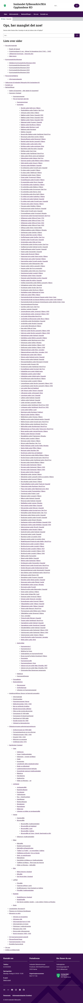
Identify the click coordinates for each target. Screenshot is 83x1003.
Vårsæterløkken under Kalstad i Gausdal (33, 627)
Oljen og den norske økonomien (22, 711)
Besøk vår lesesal (14, 49)
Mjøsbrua (20, 773)
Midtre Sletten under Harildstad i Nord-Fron (34, 424)
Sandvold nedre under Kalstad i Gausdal (33, 532)
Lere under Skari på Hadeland (30, 388)
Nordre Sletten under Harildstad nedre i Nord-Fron (36, 460)
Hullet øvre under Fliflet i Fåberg (30, 295)
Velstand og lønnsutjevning (21, 723)
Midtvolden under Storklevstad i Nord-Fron (34, 426)
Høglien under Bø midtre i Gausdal (31, 280)
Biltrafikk (19, 874)
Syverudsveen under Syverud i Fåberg (32, 601)
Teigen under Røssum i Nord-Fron (31, 608)
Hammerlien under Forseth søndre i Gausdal (34, 261)
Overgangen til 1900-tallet (21, 713)
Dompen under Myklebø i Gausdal (31, 165)
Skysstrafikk (20, 820)
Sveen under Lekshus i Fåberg (30, 592)
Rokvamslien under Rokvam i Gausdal (32, 508)
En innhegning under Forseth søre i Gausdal (34, 168)
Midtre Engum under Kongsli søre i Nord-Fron (35, 422)
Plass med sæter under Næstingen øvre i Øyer (35, 489)
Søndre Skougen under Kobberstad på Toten (34, 568)
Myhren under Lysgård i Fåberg (30, 438)
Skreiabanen (20, 804)
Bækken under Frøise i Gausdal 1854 (32, 117)
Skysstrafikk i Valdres (27, 831)
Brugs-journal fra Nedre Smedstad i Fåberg (34, 656)
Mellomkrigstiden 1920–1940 (22, 704)
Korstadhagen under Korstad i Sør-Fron (33, 369)
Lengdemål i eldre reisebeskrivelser (28, 764)
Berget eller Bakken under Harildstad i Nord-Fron (35, 134)
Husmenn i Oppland (15, 93)
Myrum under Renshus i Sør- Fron (31, 443)
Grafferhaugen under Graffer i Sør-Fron (32, 237)
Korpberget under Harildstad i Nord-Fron (33, 366)
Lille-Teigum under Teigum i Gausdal (32, 390)
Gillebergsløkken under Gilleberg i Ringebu (34, 230)
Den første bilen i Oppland (25, 876)
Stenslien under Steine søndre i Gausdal (33, 580)
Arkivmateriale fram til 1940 (21, 921)
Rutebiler (15, 894)
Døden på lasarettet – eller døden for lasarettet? (24, 90)
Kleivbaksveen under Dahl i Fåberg (31, 354)
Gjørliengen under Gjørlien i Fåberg (31, 232)
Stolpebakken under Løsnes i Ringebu (32, 584)
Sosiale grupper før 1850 (20, 720)
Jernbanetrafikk (22, 787)
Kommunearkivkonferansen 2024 (19, 67)
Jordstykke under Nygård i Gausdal (31, 323)
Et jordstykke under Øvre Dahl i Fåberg (32, 194)
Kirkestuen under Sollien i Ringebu (31, 342)
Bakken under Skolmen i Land (30, 127)
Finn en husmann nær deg (21, 99)
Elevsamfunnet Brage (15, 939)
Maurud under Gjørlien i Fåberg (30, 414)
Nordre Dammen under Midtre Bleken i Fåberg (35, 455)
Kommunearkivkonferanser (13, 59)
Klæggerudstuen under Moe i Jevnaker (32, 350)
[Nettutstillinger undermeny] (31, 14)
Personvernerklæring (11, 76)
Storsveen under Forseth (28, 587)
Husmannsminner (22, 102)
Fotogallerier (17, 679)
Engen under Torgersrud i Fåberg (31, 177)
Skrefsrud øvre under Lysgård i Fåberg (32, 544)
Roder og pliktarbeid (23, 766)
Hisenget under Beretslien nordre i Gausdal (34, 278)
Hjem (5, 14)
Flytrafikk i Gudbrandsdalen (25, 890)
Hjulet (19, 759)
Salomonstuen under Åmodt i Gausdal (32, 527)
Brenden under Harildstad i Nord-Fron (32, 153)
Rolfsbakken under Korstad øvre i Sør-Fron (34, 510)
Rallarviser (20, 809)
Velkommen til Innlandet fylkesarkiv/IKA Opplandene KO (22, 82)
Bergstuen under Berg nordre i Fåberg (32, 137)
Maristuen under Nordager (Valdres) (32, 412)
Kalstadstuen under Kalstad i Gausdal (32, 335)
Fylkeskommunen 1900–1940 (22, 734)
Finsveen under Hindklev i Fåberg (31, 206)
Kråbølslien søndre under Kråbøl (31, 374)
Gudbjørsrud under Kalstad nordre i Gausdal (34, 247)
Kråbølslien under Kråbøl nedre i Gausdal (33, 376)
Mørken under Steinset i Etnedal (30, 434)
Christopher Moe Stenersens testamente (33, 670)
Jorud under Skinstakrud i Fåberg (31, 326)
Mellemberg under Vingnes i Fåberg (32, 417)
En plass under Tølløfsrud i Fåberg (31, 172)
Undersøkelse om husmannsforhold (32, 653)
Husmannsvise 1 (26, 646)
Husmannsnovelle (26, 661)
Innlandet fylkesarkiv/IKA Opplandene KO (29, 5)
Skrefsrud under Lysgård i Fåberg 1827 (33, 548)
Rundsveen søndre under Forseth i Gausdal (34, 517)
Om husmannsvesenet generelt (18, 937)
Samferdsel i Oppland (15, 745)
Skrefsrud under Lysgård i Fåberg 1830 (33, 551)
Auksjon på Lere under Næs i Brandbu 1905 (34, 668)
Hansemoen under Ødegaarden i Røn (32, 263)
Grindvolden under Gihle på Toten (31, 242)
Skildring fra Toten (26, 651)
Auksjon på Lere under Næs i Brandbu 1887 (34, 665)
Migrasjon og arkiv (15, 913)
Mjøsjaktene (20, 858)
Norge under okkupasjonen (21, 931)
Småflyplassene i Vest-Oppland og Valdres (30, 888)
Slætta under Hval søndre (28, 556)
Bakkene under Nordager (28, 129)
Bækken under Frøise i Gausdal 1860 (32, 120)
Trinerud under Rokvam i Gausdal (31, 618)
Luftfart (15, 880)
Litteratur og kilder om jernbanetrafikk (28, 811)
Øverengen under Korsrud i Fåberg (31, 479)
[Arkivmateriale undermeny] (19, 14)
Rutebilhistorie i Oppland (24, 897)
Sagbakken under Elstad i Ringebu (31, 520)
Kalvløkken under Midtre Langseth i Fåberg (34, 338)
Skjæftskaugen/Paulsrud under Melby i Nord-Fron (36, 541)
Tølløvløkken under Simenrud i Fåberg (32, 613)
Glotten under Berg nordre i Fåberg (31, 235)
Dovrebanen (20, 792)
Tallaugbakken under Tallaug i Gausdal (32, 604)
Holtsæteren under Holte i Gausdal (31, 285)
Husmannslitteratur (23, 676)
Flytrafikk (20, 883)
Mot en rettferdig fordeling (21, 706)
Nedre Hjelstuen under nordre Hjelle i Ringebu (34, 445)
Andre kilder (20, 643)
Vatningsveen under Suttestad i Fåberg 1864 (34, 632)
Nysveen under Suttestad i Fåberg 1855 (33, 467)
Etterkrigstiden (17, 699)
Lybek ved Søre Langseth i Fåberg (31, 402)
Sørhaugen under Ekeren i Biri (30, 575)
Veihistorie (20, 752)
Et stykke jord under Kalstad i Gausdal (32, 199)
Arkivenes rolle (17, 919)
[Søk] (76, 6)
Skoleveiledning (18, 682)
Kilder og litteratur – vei (24, 780)
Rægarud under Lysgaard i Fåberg (31, 496)
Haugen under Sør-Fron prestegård (31, 268)
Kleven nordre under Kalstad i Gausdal (32, 359)
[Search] (77, 35)
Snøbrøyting (20, 778)
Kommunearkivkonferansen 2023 (19, 65)
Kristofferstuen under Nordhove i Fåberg (33, 378)
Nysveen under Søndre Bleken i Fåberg (32, 462)
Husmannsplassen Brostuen (29, 304)
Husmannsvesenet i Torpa (17, 942)
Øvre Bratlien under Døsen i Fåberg (31, 481)
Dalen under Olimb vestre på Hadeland (32, 156)
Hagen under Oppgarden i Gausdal (31, 251)
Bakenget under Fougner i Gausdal (31, 122)
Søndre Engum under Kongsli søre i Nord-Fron (35, 565)
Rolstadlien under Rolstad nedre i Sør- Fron (34, 512)
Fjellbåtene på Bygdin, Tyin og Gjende (28, 853)
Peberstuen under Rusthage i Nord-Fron (33, 486)
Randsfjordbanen (22, 790)
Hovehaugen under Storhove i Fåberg (32, 290)
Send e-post (7, 980)
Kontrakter (20, 104)
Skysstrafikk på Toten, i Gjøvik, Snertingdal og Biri (36, 833)
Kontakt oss (9, 85)
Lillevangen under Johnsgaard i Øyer (32, 393)
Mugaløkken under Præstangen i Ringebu (33, 436)
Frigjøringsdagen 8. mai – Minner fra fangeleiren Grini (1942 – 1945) (30, 51)
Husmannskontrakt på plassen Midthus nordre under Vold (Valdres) (41, 299)
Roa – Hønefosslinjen (23, 797)
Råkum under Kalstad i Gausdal (30, 498)
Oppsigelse (24, 658)
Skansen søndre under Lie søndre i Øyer (33, 539)
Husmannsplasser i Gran (28, 663)
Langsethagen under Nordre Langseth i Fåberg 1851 (37, 383)
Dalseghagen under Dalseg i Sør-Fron (32, 158)
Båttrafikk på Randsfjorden (25, 848)
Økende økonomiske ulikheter (22, 709)
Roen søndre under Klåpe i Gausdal (31, 505)
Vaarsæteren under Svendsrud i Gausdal (33, 625)
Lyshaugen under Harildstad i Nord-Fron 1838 (35, 405)
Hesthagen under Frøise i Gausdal (31, 275)
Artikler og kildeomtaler (12, 950)
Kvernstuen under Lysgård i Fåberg (31, 381)
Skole (14, 905)
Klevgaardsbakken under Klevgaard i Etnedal (34, 362)
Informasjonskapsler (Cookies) (22, 995)
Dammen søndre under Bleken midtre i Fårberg (35, 160)
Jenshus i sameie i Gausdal (29, 309)
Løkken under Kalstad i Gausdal (30, 398)
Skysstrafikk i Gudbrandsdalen (30, 824)
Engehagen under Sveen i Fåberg (31, 175)
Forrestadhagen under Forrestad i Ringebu (34, 213)
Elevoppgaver (21, 685)
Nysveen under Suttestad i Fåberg (31, 465)
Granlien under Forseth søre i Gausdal (32, 239)
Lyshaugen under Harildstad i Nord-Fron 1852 (35, 407)
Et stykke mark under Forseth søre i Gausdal (34, 201)
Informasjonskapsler (15, 79)
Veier (14, 748)
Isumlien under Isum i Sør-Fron (30, 307)
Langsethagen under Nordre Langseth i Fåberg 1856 (37, 386)
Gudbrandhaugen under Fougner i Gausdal (34, 249)
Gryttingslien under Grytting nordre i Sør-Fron (34, 244)
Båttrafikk (20, 843)
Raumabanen (21, 806)
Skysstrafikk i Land (26, 828)
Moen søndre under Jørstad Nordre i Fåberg (34, 431)
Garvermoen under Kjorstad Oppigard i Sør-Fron (35, 215)
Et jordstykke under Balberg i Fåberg (32, 187)
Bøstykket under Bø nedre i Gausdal (32, 148)
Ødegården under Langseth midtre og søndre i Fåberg (37, 477)
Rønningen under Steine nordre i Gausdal (33, 515)
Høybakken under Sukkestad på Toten (32, 292)
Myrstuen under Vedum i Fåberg (30, 441)
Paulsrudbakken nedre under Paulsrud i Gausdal (35, 484)
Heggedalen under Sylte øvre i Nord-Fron (33, 271)
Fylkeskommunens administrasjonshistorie (22, 726)
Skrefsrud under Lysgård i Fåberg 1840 (33, 553)
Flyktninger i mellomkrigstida (22, 926)
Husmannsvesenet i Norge (21, 701)
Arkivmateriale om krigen (20, 924)
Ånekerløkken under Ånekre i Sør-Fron (32, 110)
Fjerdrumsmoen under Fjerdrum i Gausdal (33, 208)
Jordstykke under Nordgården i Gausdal (33, 321)
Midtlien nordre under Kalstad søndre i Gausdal (35, 419)
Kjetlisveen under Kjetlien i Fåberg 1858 (33, 347)
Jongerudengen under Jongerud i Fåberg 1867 (35, 314)
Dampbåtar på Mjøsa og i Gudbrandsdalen (30, 860)
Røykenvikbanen (22, 802)
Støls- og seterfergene (24, 855)
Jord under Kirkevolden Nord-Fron (31, 316)
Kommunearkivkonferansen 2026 (19, 72)
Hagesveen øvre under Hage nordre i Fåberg (34, 256)
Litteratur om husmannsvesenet (26, 690)
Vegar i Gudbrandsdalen (24, 754)
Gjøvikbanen (20, 799)
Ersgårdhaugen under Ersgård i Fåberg (32, 180)
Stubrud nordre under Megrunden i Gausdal (34, 589)
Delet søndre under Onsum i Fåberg (31, 163)
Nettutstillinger (9, 87)
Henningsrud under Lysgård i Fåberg (32, 273)
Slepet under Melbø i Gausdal (30, 558)
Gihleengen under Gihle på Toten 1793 (32, 218)
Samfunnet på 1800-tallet (21, 718)
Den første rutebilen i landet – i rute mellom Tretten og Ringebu (36, 902)
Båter (14, 840)
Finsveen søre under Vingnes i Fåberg (32, 204)
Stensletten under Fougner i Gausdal (32, 577)
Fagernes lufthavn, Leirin (24, 885)
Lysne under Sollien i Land (28, 410)
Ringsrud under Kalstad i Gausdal (31, 501)
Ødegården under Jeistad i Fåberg (31, 474)
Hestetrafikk (20, 818)
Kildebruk (20, 674)
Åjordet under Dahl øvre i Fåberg (30, 108)
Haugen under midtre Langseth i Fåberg (33, 266)
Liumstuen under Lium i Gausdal (30, 395)
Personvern (7, 995)
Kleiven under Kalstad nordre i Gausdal (32, 357)
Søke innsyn (12, 56)
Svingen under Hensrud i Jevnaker (31, 599)
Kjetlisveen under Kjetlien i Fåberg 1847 (33, 345)
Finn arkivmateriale (11, 45)
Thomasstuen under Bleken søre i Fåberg (33, 611)
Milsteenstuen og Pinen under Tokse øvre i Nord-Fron (37, 429)
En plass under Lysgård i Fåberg (30, 170)
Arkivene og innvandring (20, 917)
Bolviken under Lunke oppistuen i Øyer (32, 146)
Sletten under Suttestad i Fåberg (31, 560)
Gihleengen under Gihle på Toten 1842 (32, 223)
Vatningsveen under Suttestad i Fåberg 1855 (34, 630)
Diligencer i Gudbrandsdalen (25, 836)
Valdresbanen (21, 794)
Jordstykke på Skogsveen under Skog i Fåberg (35, 319)
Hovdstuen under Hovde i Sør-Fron (31, 287)
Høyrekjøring (21, 776)
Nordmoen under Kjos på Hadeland (31, 453)
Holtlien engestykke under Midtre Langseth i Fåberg (36, 283)
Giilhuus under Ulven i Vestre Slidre (31, 227)
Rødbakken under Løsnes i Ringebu (31, 503)
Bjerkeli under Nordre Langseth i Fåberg (33, 141)
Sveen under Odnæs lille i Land (30, 594)
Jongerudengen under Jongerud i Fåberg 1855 (35, 311)
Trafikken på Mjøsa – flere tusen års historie (30, 862)
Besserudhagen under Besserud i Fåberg (33, 139)
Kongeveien (20, 761)
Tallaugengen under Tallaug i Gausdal (32, 606)
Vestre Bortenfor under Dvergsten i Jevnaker (34, 637)
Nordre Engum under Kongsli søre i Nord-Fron (35, 457)
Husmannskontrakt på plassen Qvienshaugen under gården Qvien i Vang (43, 302)
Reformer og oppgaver (20, 739)
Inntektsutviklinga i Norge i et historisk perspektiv (24, 693)
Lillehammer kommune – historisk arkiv (21, 54)
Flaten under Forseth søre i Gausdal (31, 211)
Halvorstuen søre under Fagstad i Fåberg (33, 259)
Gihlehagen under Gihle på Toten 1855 (32, 225)
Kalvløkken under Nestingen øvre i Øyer (33, 340)
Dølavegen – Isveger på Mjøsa (26, 756)
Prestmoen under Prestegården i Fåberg (33, 491)
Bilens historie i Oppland (24, 871)
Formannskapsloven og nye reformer (24, 732)
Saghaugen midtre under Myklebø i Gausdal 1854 (36, 522)
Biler (14, 868)
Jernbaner (16, 784)
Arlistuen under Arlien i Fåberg (30, 113)
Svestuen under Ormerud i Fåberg (31, 596)
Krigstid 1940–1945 (19, 737)
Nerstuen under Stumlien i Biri (30, 450)
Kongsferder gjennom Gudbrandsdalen (29, 771)
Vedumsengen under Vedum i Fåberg (32, 635)
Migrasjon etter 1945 (19, 929)
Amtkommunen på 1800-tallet (22, 730)
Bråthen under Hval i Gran (28, 151)
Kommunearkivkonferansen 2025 (19, 70)
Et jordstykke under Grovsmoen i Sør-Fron (33, 189)
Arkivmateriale (17, 697)
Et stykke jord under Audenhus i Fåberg (33, 196)
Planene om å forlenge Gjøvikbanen (20, 911)
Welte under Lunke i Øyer (28, 639)
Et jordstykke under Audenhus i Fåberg (32, 184)
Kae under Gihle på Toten (28, 328)
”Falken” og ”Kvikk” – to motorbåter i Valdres (30, 850)
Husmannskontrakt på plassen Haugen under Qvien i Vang (38, 297)
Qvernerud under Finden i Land (30, 493)
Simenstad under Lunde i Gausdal (31, 534)
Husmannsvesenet (18, 96)
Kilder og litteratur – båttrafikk (26, 865)
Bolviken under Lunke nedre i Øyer (31, 144)
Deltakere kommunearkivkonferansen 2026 (22, 63)
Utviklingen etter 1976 (20, 742)
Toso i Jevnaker (25, 616)
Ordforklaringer (21, 687)
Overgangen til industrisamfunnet (23, 716)
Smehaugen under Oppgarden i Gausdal (33, 563)
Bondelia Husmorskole (16, 944)
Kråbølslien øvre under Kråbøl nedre (32, 371)
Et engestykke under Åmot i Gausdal (32, 182)
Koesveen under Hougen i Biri (30, 364)
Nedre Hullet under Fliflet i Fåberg (31, 448)
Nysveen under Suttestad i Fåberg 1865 (33, 469)
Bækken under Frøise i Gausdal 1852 (32, 115)
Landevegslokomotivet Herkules (27, 768)
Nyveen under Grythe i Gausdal (30, 472)
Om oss (7, 947)
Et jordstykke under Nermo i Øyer (31, 192)
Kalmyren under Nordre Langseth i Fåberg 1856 (35, 330)
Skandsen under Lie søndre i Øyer (31, 536)
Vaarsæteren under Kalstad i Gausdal (32, 623)
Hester (15, 814)
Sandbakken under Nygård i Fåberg (31, 529)
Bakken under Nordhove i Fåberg (31, 125)
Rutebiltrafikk (21, 899)
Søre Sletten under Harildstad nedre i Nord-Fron (35, 572)
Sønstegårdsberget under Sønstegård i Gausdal (35, 570)
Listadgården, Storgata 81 (17, 908)
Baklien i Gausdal (26, 132)
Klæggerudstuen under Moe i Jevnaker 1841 (34, 352)
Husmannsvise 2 (26, 649)
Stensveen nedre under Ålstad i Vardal (32, 582)
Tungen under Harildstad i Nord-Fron (32, 620)
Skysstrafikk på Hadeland (28, 826)
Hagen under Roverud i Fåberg (30, 254)
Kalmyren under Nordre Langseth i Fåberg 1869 (35, 333)
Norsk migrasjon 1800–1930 (22, 933)
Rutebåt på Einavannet (24, 846)
